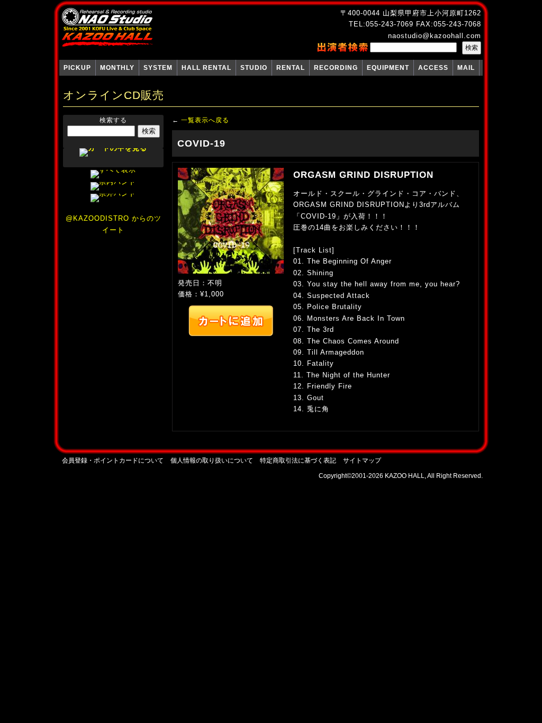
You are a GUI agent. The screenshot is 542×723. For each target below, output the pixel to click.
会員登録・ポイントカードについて (113, 460)
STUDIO (253, 67)
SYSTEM (158, 67)
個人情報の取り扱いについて (211, 460)
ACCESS (433, 67)
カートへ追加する (230, 320)
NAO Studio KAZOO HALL (107, 27)
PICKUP (77, 67)
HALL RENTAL (206, 67)
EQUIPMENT (388, 67)
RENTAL (290, 67)
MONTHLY (117, 67)
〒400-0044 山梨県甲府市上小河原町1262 (410, 13)
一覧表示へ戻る (205, 119)
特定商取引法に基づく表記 (298, 460)
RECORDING (336, 67)
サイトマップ (362, 460)
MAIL (466, 67)
